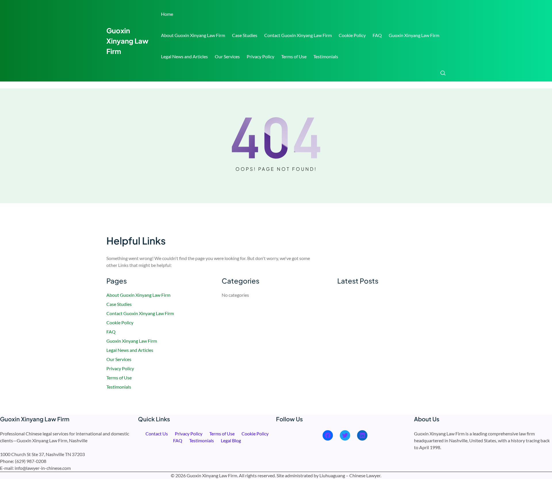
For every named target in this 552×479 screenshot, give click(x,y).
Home (167, 14)
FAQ (377, 35)
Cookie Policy (352, 35)
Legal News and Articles (184, 56)
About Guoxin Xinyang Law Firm (193, 35)
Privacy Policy (260, 56)
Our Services (227, 56)
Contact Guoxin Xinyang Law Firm (298, 35)
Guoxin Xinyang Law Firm (127, 40)
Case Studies (244, 35)
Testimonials (325, 56)
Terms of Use (293, 56)
